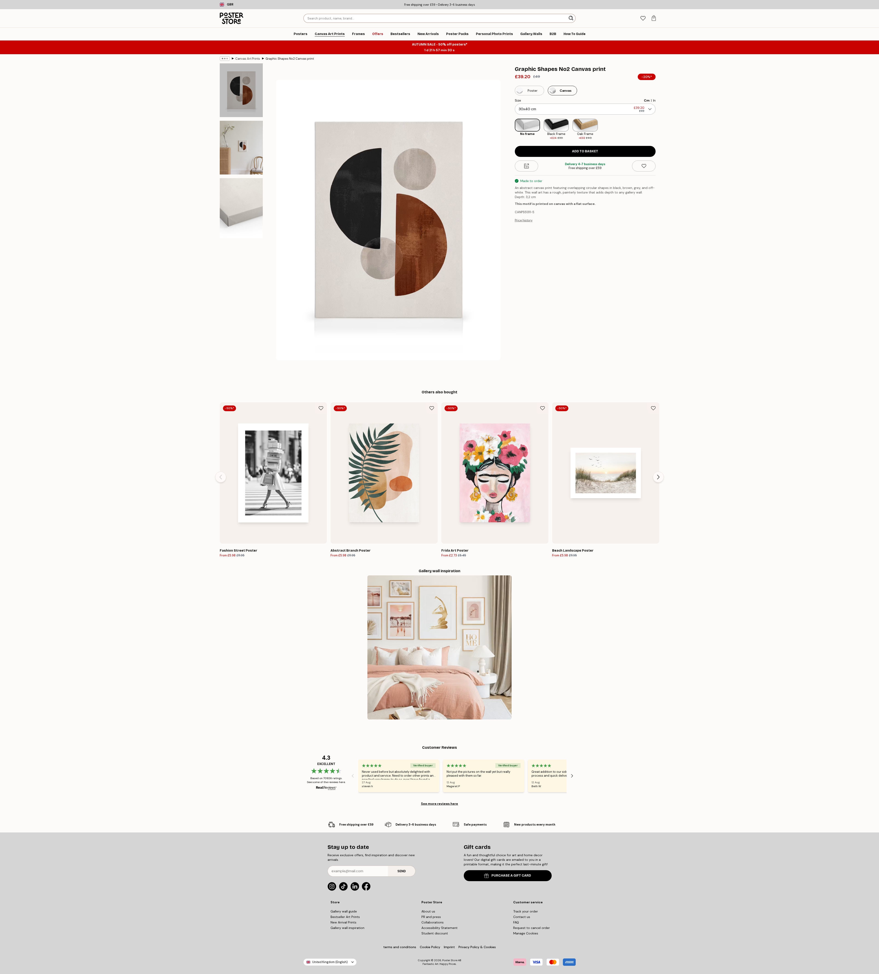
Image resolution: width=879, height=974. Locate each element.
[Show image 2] (241, 147)
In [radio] (654, 100)
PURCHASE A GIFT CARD (511, 875)
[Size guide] (526, 166)
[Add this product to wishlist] (644, 166)
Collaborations (432, 922)
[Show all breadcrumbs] (225, 58)
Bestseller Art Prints (345, 917)
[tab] (643, 18)
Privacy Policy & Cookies (477, 947)
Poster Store (449, 960)
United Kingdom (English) (330, 962)
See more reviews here (439, 804)
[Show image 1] (241, 90)
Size (518, 100)
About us (428, 911)
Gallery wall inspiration (347, 928)
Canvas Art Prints (247, 59)
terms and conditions (399, 947)
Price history (523, 220)
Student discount (434, 933)
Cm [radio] (647, 100)
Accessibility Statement (439, 928)
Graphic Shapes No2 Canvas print (290, 59)
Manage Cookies (525, 933)
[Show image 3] (241, 208)
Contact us (521, 917)
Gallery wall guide (344, 911)
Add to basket (585, 151)
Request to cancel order (531, 928)
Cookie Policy (430, 947)
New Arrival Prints (343, 922)
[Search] (571, 18)
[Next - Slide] (659, 129)
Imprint (449, 947)
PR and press (431, 917)
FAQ (516, 922)
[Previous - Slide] (511, 129)
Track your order (525, 911)
